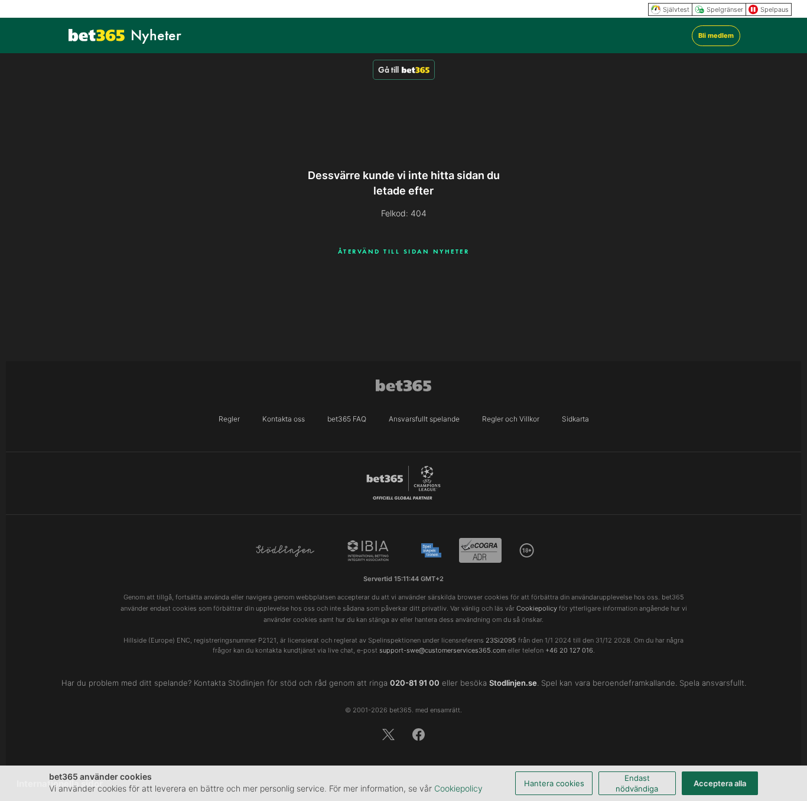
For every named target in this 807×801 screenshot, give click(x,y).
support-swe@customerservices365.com (442, 650)
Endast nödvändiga (637, 783)
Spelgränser (725, 9)
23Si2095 (501, 640)
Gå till (388, 69)
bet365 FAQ (346, 418)
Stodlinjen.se (513, 683)
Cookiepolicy (458, 788)
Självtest (676, 9)
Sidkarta (575, 418)
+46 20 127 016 (569, 650)
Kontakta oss (283, 418)
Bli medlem (716, 35)
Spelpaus (774, 9)
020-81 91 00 (415, 683)
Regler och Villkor (510, 418)
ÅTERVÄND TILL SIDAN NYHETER (404, 251)
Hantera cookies (554, 783)
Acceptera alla (720, 783)
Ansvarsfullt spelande (424, 418)
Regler (229, 418)
